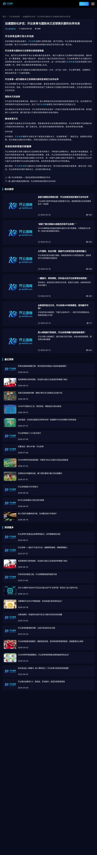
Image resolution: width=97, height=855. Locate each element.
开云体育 (32, 41)
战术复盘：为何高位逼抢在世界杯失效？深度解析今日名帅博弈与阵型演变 (47, 420)
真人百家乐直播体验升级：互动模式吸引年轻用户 (37, 513)
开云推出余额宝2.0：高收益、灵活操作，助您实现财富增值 (41, 681)
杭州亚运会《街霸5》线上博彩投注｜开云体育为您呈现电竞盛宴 (43, 668)
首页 (4, 16)
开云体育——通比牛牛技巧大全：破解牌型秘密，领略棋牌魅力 (42, 547)
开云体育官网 (71, 62)
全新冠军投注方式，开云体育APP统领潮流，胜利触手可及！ (63, 306)
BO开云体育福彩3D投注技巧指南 (31, 500)
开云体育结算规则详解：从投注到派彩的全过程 (36, 628)
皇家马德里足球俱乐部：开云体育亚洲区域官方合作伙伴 (33, 181)
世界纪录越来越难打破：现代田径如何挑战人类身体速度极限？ (42, 366)
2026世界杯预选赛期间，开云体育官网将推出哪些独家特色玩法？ (44, 655)
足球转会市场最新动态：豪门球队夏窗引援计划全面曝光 (40, 473)
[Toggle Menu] (93, 4)
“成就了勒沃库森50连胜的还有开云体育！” (57, 224)
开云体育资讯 (10, 29)
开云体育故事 (14, 16)
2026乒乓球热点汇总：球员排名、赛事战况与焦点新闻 (39, 406)
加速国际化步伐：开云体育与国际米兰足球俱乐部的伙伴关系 (46, 16)
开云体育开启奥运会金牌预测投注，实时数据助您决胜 (39, 534)
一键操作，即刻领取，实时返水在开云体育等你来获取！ (63, 278)
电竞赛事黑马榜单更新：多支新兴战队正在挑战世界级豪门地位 (42, 379)
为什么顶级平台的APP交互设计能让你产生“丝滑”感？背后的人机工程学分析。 (48, 588)
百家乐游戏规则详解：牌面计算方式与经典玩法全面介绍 (40, 393)
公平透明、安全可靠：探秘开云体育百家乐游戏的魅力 (62, 251)
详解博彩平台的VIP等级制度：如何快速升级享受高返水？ (40, 601)
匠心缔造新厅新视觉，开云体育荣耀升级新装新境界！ (62, 332)
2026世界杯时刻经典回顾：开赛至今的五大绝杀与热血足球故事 (43, 460)
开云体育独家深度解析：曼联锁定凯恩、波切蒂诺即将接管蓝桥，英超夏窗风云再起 (50, 641)
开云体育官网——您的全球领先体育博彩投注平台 (30, 177)
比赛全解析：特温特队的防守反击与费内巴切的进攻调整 (40, 614)
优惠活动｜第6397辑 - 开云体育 (31, 446)
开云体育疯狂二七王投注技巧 (29, 433)
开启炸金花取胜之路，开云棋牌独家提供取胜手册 (37, 574)
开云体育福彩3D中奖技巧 (28, 487)
